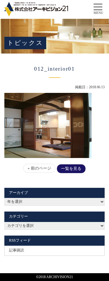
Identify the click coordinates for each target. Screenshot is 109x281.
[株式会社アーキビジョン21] (36, 9)
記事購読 (16, 250)
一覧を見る (71, 168)
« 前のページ (39, 168)
